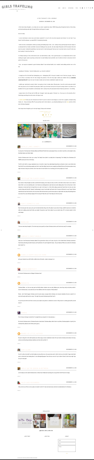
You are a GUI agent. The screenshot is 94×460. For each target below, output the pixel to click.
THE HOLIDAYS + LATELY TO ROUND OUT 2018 (39, 131)
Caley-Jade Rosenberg (30, 382)
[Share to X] (46, 114)
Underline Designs (33, 457)
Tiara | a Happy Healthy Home (33, 255)
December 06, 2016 (71, 368)
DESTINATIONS (70, 8)
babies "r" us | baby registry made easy (24, 421)
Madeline (25, 222)
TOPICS (77, 8)
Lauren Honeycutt (29, 269)
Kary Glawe (26, 350)
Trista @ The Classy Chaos (33, 178)
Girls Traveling (23, 457)
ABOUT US (64, 8)
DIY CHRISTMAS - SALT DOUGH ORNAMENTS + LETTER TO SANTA (69, 131)
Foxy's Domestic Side (30, 203)
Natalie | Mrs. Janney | (30, 146)
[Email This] (43, 114)
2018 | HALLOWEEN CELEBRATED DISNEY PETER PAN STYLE (54, 131)
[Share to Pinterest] (51, 114)
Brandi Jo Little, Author (32, 333)
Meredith (25, 283)
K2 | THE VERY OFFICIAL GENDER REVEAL (54, 421)
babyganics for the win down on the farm (69, 421)
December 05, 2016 (71, 146)
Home (59, 8)
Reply (19, 172)
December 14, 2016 (71, 382)
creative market (22, 99)
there (68, 102)
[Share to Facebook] (49, 114)
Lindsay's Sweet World (31, 236)
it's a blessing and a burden (39, 421)
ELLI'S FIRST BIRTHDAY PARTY (25, 131)
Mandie (24, 313)
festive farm (48, 116)
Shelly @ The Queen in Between (34, 368)
